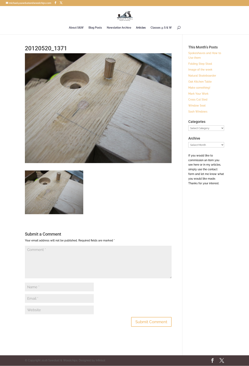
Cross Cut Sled (197, 99)
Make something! (199, 87)
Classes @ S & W (161, 27)
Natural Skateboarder (202, 75)
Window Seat (197, 105)
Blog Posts (95, 27)
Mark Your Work (198, 93)
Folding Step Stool (200, 63)
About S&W (76, 27)
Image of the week (200, 69)
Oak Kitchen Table (200, 81)
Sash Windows (197, 111)
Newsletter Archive (119, 27)
